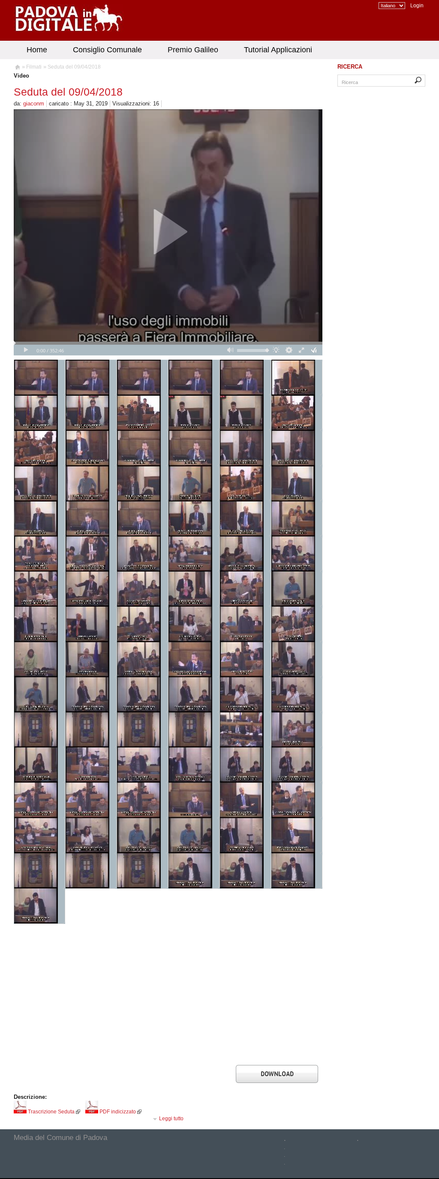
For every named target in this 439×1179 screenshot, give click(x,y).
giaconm (33, 103)
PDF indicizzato (117, 1112)
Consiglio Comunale (107, 49)
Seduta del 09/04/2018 (74, 67)
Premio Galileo (193, 49)
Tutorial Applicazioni (278, 49)
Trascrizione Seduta (51, 1112)
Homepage (17, 68)
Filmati (34, 67)
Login (417, 6)
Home (37, 49)
